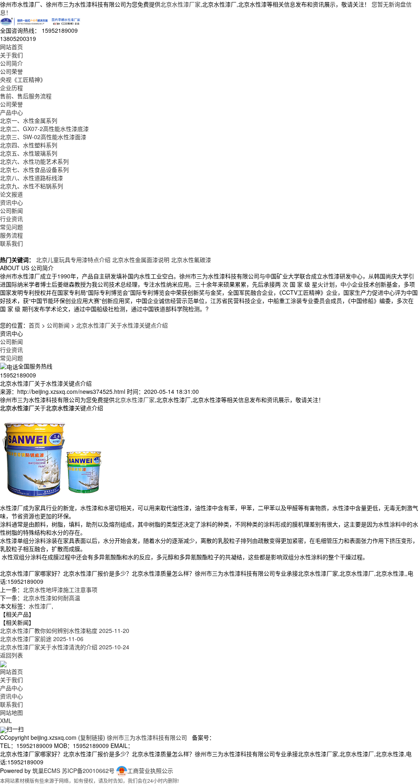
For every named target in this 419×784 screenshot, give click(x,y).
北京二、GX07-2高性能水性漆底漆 (44, 128)
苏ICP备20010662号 (88, 770)
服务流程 (11, 235)
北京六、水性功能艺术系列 (34, 161)
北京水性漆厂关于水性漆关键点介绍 (122, 325)
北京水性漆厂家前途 (41, 639)
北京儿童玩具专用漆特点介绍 (73, 259)
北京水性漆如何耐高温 (51, 598)
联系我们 (11, 243)
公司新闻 (11, 210)
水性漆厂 (40, 606)
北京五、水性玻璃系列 (28, 153)
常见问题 (11, 227)
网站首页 (11, 47)
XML (6, 720)
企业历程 (11, 88)
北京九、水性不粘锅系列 (31, 186)
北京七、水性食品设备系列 (34, 169)
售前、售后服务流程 (26, 96)
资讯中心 (11, 202)
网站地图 (11, 712)
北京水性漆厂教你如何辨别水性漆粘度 (64, 630)
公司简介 (11, 63)
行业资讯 (11, 219)
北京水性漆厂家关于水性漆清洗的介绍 (64, 647)
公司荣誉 (11, 71)
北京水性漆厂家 (180, 4)
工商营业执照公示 (150, 770)
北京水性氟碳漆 (191, 259)
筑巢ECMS (46, 770)
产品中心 (11, 112)
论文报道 (11, 194)
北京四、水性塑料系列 (28, 145)
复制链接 (91, 737)
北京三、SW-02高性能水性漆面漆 (43, 137)
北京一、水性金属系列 (28, 120)
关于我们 (11, 55)
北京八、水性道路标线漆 (31, 178)
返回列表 (11, 655)
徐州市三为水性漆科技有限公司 (147, 737)
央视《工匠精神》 (23, 79)
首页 (34, 325)
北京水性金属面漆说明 (140, 259)
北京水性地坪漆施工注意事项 (60, 589)
